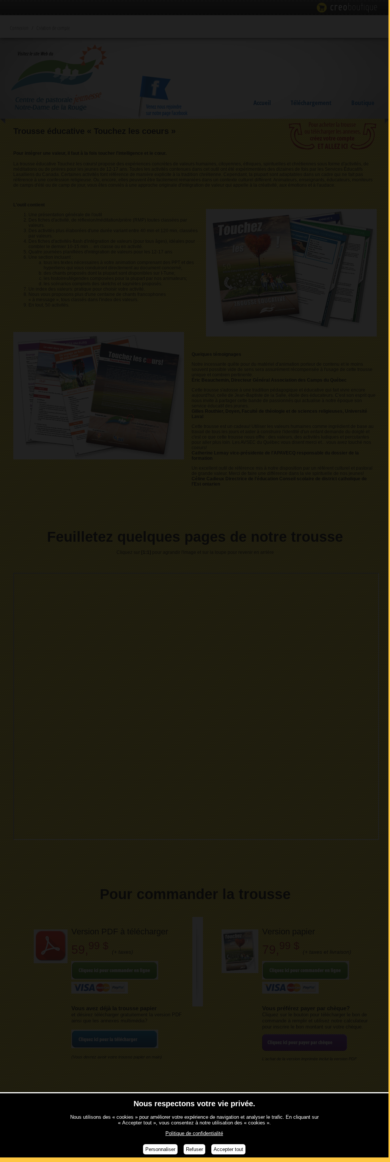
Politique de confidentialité (194, 1133)
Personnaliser (160, 1149)
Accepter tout (228, 1149)
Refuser (194, 1149)
